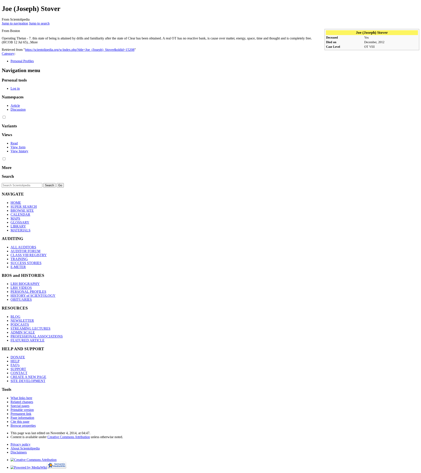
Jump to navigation (15, 23)
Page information (22, 418)
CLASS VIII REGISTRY (29, 255)
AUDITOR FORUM (25, 251)
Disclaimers (19, 452)
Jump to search (39, 23)
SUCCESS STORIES (26, 263)
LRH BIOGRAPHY (25, 284)
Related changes (22, 402)
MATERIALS (20, 230)
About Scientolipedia (25, 448)
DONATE (18, 357)
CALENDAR (20, 214)
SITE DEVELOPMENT (28, 381)
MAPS (15, 218)
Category (8, 53)
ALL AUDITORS (23, 247)
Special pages (20, 406)
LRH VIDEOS (21, 288)
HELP (15, 361)
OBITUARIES (21, 299)
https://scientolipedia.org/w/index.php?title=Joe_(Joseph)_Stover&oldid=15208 (79, 50)
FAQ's (15, 365)
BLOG (15, 316)
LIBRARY (18, 226)
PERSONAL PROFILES (28, 291)
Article (15, 105)
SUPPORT (18, 369)
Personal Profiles (22, 61)
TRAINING (19, 259)
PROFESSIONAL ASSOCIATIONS (37, 336)
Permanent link (21, 414)
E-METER (18, 267)
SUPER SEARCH (24, 206)
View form (18, 147)
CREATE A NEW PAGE (28, 377)
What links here (21, 398)
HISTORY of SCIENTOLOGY (33, 295)
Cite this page (20, 421)
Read (14, 143)
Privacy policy (20, 444)
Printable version (22, 410)
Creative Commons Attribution (68, 437)
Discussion (18, 109)
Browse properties (23, 425)
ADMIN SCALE (23, 332)
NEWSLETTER (22, 320)
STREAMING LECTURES (30, 328)
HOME (16, 202)
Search (8, 176)
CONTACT (19, 373)
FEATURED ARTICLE (28, 340)
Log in (15, 88)
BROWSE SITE (22, 210)
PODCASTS (20, 324)
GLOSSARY (20, 222)
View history (19, 151)
